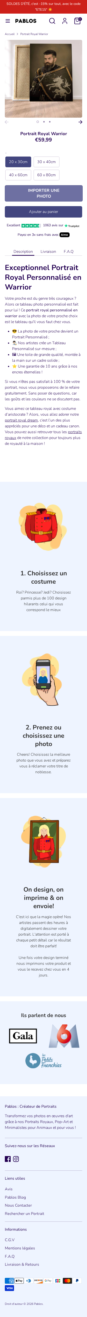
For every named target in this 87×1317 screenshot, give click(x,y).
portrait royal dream (21, 420)
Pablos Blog (15, 1197)
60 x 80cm (46, 175)
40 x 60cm (18, 175)
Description (23, 251)
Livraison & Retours (22, 1264)
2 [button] (44, 122)
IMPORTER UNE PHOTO (43, 193)
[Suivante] (80, 122)
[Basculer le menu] (8, 21)
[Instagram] (16, 1159)
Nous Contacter (18, 1205)
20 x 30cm (18, 162)
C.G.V (9, 1240)
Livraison (48, 251)
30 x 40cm (46, 162)
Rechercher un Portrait (24, 1213)
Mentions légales (20, 1248)
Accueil (9, 34)
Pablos (38, 1304)
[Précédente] (6, 122)
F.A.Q (68, 251)
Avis (9, 1189)
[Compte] (65, 19)
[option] (43, 79)
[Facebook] (8, 1159)
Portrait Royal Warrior (34, 34)
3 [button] (50, 122)
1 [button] (37, 122)
